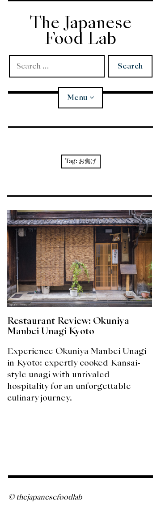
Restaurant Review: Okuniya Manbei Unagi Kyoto (68, 326)
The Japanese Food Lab (81, 30)
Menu (77, 97)
